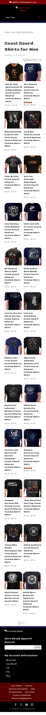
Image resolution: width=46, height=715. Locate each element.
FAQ (8, 672)
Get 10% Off (11, 664)
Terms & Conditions (22, 695)
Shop (8, 676)
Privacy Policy (15, 692)
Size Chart (29, 692)
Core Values (16, 686)
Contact (28, 686)
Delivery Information (18, 689)
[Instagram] (32, 704)
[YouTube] (26, 704)
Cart (8, 668)
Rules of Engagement (22, 698)
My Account (11, 660)
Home (7, 32)
